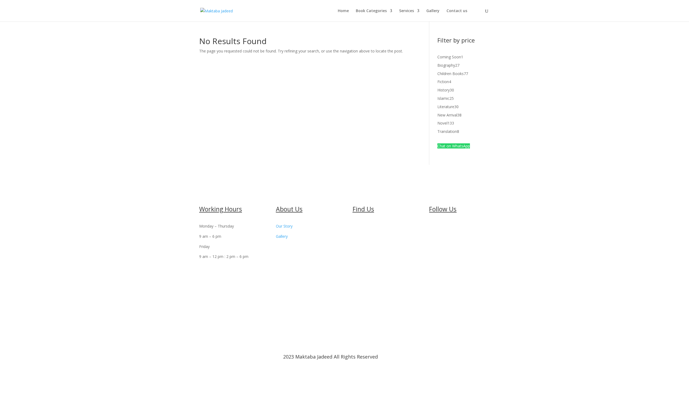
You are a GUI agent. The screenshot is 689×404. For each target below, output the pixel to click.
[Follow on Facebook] (433, 227)
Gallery (433, 11)
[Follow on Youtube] (455, 227)
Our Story (284, 226)
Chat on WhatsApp (453, 145)
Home (343, 11)
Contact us (457, 11)
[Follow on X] (444, 227)
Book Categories (371, 11)
